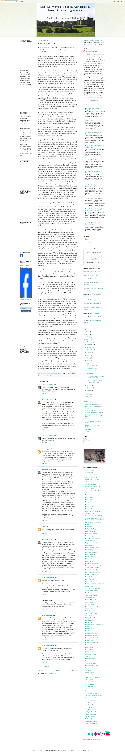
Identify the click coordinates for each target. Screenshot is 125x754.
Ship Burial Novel (90, 658)
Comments (89, 242)
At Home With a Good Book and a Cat (94, 491)
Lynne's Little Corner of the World (94, 584)
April (89, 363)
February (90, 388)
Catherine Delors (90, 513)
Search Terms (90, 373)
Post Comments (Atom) (51, 673)
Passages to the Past (90, 618)
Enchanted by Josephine (91, 529)
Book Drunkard (94, 313)
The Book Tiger (89, 684)
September (90, 350)
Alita (86, 482)
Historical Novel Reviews (92, 547)
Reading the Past (89, 640)
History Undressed (95, 279)
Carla (43, 526)
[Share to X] (71, 373)
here (26, 140)
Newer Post (41, 670)
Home (58, 670)
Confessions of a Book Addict (93, 516)
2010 (87, 334)
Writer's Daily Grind (91, 721)
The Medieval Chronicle (92, 693)
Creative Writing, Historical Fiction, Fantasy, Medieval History (94, 519)
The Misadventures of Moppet (93, 695)
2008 (87, 340)
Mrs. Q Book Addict (96, 271)
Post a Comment (44, 666)
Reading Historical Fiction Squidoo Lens (95, 416)
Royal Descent (89, 647)
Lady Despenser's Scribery (92, 572)
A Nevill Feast (89, 472)
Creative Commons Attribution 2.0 (93, 43)
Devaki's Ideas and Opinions (93, 522)
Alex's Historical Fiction (92, 479)
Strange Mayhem (90, 668)
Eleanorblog (88, 526)
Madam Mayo (89, 586)
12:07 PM (44, 429)
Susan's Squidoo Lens (91, 419)
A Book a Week (89, 470)
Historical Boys (89, 545)
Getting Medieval (90, 540)
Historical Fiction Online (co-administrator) (93, 407)
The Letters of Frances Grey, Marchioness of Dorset (93, 133)
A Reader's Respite (90, 475)
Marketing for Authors (91, 590)
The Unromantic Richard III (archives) (93, 422)
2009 (87, 337)
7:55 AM (44, 393)
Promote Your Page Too (25, 299)
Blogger (90, 750)
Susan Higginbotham (48, 449)
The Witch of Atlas (90, 700)
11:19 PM (44, 609)
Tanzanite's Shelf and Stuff (92, 677)
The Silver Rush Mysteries (92, 698)
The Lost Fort (89, 689)
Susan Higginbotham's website (93, 404)
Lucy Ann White (90, 581)
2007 (87, 394)
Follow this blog (25, 311)
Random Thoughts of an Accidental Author (95, 625)
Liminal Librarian (90, 577)
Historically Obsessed (91, 552)
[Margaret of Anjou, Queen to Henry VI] (26, 297)
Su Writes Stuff (89, 672)
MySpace (87, 431)
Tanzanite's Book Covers (92, 675)
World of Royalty (90, 716)
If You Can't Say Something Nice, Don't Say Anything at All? (94, 209)
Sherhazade (88, 656)
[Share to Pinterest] (75, 373)
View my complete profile (90, 100)
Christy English (94, 275)
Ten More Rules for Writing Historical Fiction (93, 223)
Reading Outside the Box (92, 638)
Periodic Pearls (89, 620)
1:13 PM (44, 639)
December (90, 342)
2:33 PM (44, 463)
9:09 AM (44, 594)
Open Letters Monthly (91, 613)
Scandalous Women (90, 654)
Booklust (87, 504)
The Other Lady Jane (91, 159)
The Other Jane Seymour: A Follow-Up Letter (93, 185)
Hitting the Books (90, 561)
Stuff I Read (88, 670)
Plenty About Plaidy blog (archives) (92, 426)
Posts (87, 239)
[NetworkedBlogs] (26, 308)
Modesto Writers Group (91, 600)
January (89, 390)
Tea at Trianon (89, 679)
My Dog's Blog (89, 604)
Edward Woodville (47, 376)
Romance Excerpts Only (92, 645)
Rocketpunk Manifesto (91, 642)
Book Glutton (89, 497)
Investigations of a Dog (91, 570)
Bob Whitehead (96, 40)
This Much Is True (90, 709)
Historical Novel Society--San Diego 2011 (93, 109)
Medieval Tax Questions (93, 371)
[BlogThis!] (69, 373)
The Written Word (90, 705)
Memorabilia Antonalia (91, 595)
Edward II (88, 524)
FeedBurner (98, 262)
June (88, 358)
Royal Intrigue (89, 649)
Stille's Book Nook (90, 663)
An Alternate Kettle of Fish (92, 486)
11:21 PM (44, 662)
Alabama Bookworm (91, 477)
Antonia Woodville (47, 400)
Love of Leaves (89, 579)
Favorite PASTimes (90, 531)
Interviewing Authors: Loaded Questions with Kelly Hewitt (93, 566)
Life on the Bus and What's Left (94, 574)
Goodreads (88, 429)
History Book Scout (90, 556)
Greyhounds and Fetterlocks (93, 543)
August (89, 352)
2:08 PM (44, 443)
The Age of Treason (90, 682)
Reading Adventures (90, 633)
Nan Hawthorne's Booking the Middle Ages (93, 607)
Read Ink (87, 631)
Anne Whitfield (89, 489)
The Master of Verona (91, 691)
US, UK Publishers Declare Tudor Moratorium (94, 381)
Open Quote (88, 615)
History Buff (88, 559)
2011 (87, 332)
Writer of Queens (90, 719)
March (89, 385)
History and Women (90, 554)
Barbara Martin (89, 495)
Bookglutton (88, 502)
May (88, 360)
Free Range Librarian (91, 533)
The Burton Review (90, 686)
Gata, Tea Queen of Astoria (92, 538)
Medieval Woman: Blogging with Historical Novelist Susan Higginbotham (65, 8)
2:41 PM (44, 520)
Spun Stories (88, 661)
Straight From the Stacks (92, 665)
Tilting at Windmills (91, 712)
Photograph (86, 40)
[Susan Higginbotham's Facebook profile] (21, 257)
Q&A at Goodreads (90, 410)
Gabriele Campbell (47, 385)
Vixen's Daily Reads (90, 714)
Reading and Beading (91, 635)
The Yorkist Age (89, 707)
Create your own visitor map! (91, 739)
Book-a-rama (88, 499)
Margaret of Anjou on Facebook (94, 413)
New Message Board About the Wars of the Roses (95, 377)
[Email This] (67, 373)
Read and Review (90, 628)
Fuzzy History (89, 536)
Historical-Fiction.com (96, 300)
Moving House (89, 120)
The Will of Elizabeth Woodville (94, 198)
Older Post (74, 670)
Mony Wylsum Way (90, 602)
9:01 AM (44, 571)
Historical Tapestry (95, 303)
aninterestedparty (47, 615)
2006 (87, 396)
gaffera (78, 750)
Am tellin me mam (90, 484)
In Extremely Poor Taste (92, 563)
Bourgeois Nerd (89, 509)
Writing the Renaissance (91, 723)
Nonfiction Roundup (92, 368)
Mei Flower (88, 593)
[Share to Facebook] (73, 373)
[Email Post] (63, 373)
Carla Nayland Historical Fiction (94, 511)
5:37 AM (44, 533)
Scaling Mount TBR (90, 652)
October (89, 347)
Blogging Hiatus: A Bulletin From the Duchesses (94, 146)
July (88, 355)
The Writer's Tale (90, 702)
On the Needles (89, 611)
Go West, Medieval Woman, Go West (94, 172)
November (90, 345)
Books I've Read (89, 506)
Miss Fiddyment (89, 597)
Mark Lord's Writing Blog (92, 588)
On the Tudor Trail (95, 317)
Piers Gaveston (89, 622)
